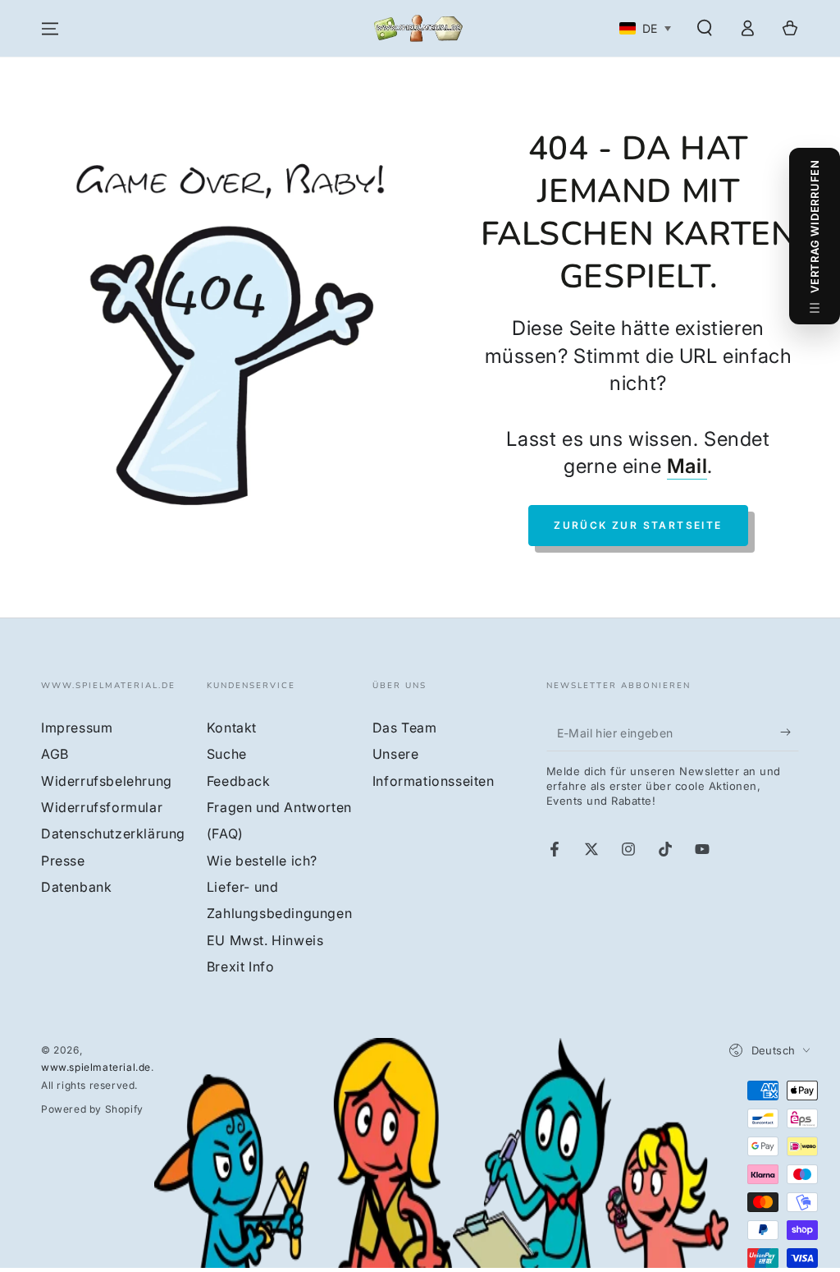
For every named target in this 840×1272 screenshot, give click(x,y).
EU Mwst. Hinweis (265, 940)
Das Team (404, 727)
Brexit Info (241, 966)
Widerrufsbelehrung (106, 781)
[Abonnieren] (789, 732)
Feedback (239, 781)
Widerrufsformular (101, 807)
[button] (704, 28)
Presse (63, 860)
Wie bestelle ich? (262, 860)
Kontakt (232, 727)
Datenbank (76, 887)
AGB (55, 754)
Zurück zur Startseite (638, 525)
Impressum (76, 727)
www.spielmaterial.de (96, 1067)
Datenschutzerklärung (113, 833)
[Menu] (50, 29)
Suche (227, 754)
